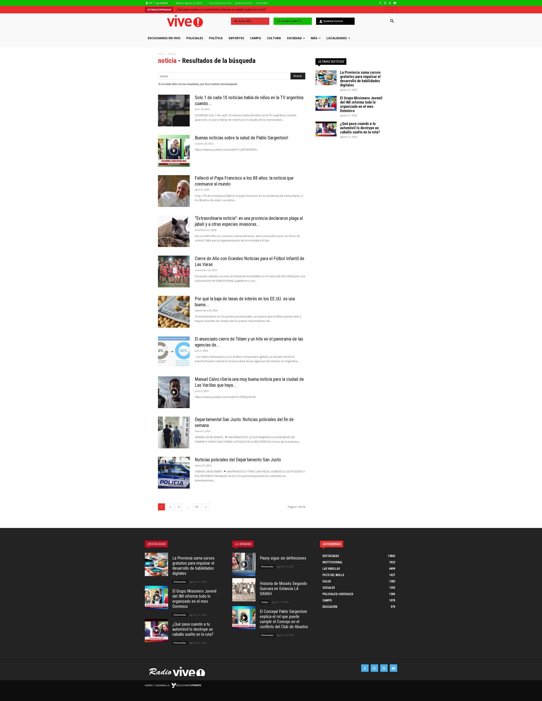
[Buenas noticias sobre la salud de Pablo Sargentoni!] (174, 151)
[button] (392, 21)
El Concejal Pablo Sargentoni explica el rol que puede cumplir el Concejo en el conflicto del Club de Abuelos (284, 619)
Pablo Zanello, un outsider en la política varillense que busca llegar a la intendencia (228, 9)
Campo (264, 602)
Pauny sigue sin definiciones (283, 558)
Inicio (161, 54)
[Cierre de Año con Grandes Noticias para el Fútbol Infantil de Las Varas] (174, 271)
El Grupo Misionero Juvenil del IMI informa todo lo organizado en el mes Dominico (361, 104)
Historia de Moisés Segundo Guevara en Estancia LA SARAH (283, 588)
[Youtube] (394, 3)
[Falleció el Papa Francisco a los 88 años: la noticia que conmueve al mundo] (174, 191)
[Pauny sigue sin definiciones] (244, 564)
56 (196, 507)
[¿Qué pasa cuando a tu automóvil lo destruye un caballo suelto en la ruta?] (326, 129)
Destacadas (180, 581)
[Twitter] (389, 3)
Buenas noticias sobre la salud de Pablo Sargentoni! (241, 137)
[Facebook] (380, 3)
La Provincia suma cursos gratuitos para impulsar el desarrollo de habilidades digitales (360, 78)
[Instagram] (385, 3)
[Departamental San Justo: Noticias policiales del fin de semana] (174, 432)
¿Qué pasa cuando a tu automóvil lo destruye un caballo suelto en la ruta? (360, 127)
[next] (394, 9)
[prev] (387, 9)
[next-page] (206, 506)
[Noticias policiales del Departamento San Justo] (174, 473)
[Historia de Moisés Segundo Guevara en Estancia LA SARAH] (244, 589)
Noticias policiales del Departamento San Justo (238, 459)
